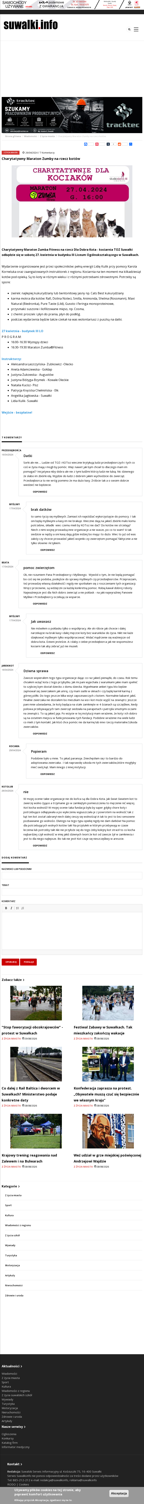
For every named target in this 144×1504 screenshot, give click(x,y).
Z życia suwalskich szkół (17, 1395)
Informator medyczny (16, 1447)
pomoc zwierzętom (39, 567)
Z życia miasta (47, 136)
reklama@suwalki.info (83, 1480)
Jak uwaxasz (41, 621)
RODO (11, 1484)
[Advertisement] (72, 69)
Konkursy (8, 1438)
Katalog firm (10, 1442)
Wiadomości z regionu (18, 1225)
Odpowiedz (40, 491)
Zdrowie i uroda (14, 1295)
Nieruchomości (14, 1285)
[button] (6, 908)
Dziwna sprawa (35, 671)
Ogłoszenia (9, 1434)
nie (25, 792)
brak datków (41, 509)
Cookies (24, 1484)
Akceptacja (119, 1493)
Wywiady (10, 1245)
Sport (8, 1205)
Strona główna (13, 136)
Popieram (39, 751)
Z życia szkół (12, 1235)
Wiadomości (30, 136)
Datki (27, 455)
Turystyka (11, 1255)
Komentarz (8, 901)
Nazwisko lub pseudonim (17, 869)
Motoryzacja (12, 1265)
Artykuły (10, 1275)
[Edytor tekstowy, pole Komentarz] (72, 935)
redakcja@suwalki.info (54, 1480)
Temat (5, 885)
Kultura (9, 1215)
